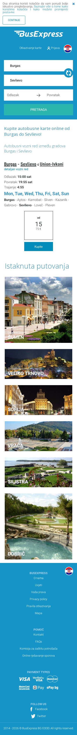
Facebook (41, 709)
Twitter (41, 716)
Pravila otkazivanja (38, 606)
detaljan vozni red (16, 169)
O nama (39, 578)
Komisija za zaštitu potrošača (38, 648)
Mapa (38, 613)
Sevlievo (28, 164)
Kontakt (38, 634)
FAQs (38, 641)
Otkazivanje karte (30, 48)
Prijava (55, 48)
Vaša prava (38, 592)
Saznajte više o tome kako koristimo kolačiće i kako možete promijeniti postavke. (35, 9)
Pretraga (38, 110)
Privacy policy (38, 599)
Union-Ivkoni (51, 164)
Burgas (10, 164)
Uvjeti (38, 585)
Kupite (38, 246)
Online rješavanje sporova (38, 655)
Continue (14, 20)
